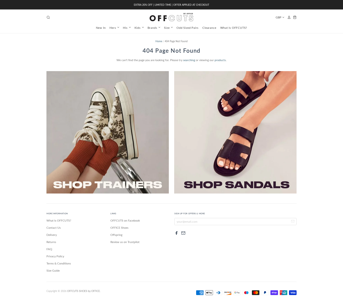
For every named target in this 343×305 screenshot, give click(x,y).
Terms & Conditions (58, 263)
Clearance (209, 27)
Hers (113, 27)
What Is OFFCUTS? (233, 27)
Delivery (51, 234)
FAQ (49, 249)
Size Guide (53, 270)
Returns (51, 242)
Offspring (116, 234)
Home (158, 41)
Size (167, 27)
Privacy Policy (55, 256)
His (125, 27)
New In (101, 27)
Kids (138, 27)
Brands (153, 27)
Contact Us (53, 227)
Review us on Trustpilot (125, 242)
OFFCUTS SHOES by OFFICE (83, 290)
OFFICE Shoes (119, 227)
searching (189, 60)
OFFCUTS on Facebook (125, 220)
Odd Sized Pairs (187, 27)
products (220, 60)
